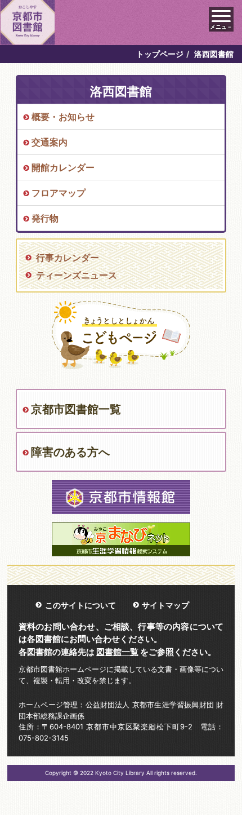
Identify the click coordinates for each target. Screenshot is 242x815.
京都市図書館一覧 (76, 409)
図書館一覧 (117, 651)
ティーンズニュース (76, 275)
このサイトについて (80, 605)
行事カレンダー (67, 257)
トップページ (159, 54)
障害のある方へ (70, 452)
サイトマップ (165, 605)
